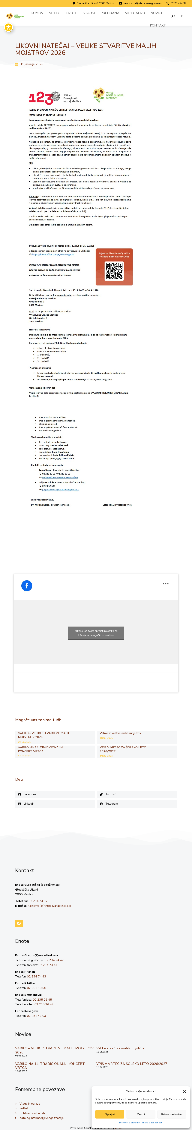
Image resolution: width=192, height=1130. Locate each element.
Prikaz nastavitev (171, 1114)
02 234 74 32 (38, 901)
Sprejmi (110, 1114)
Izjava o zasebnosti (152, 1122)
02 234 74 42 (54, 960)
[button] (184, 1092)
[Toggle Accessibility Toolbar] (8, 27)
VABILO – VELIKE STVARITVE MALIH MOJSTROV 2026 (44, 735)
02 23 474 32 (178, 3)
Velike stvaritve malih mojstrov (120, 733)
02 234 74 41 (48, 965)
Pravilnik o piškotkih (129, 1122)
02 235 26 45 (42, 1000)
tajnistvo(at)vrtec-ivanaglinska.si (142, 3)
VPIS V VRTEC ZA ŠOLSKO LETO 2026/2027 (123, 749)
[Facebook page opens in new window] (181, 16)
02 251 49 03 (36, 1016)
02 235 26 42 (44, 1004)
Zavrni (141, 1114)
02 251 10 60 (36, 988)
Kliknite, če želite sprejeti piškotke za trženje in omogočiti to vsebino (96, 633)
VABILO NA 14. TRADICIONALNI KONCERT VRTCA (40, 749)
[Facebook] (19, 923)
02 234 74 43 (36, 976)
